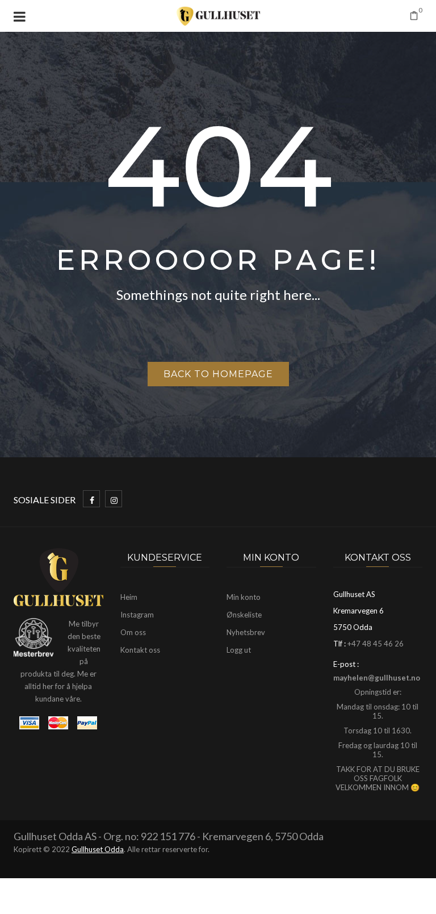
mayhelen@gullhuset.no (376, 677)
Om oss (133, 632)
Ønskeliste (244, 614)
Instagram (137, 614)
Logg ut (239, 649)
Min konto (244, 597)
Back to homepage (218, 374)
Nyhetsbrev (246, 632)
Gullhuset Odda (98, 849)
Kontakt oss (140, 649)
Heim (128, 597)
